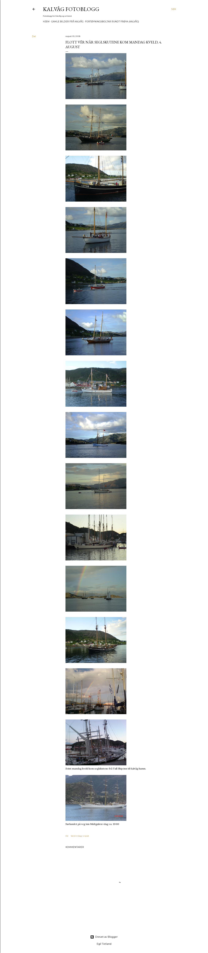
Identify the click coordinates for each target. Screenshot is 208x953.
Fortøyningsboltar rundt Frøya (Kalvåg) (112, 21)
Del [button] (34, 36)
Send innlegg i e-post (80, 836)
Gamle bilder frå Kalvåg (67, 21)
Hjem (46, 21)
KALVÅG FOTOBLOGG (71, 9)
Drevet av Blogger (106, 936)
